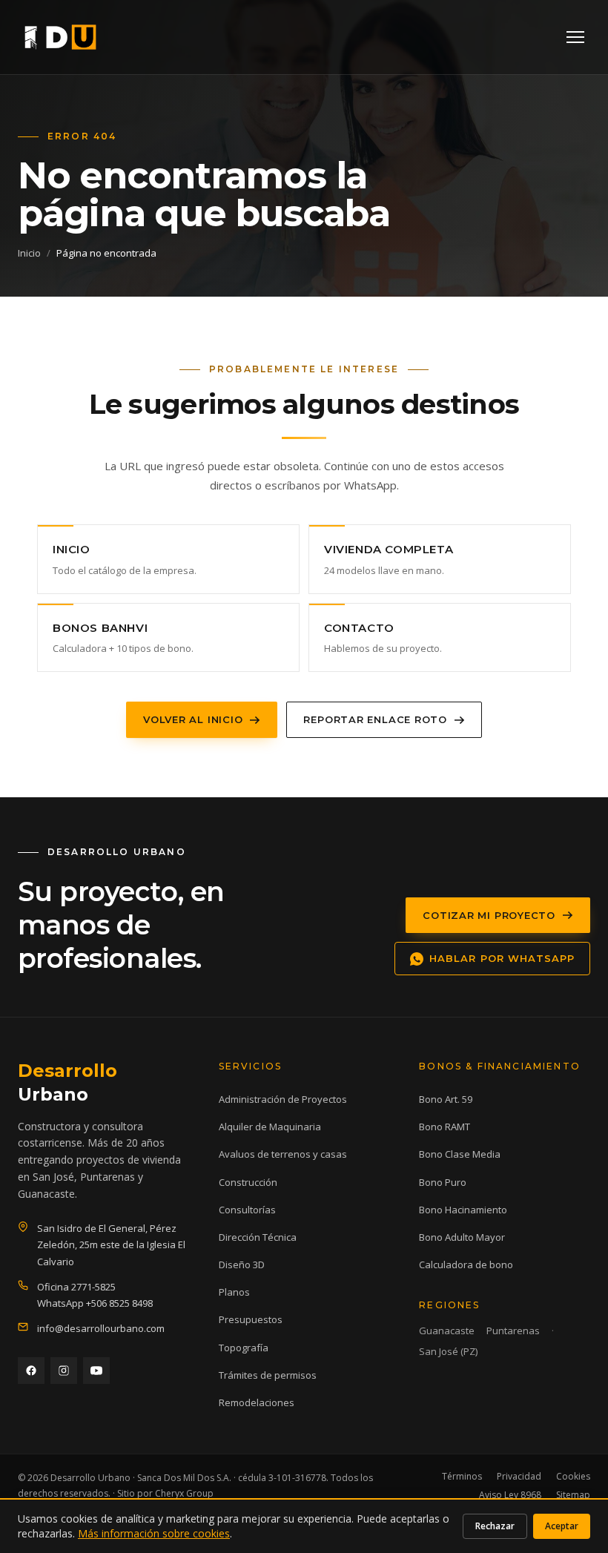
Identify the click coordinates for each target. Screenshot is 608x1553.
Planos (234, 1292)
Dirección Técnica (258, 1237)
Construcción (248, 1182)
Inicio (29, 253)
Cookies (573, 1476)
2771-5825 (93, 1286)
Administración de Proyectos (283, 1099)
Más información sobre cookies (154, 1533)
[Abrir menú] (575, 37)
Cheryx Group (184, 1493)
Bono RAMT (444, 1126)
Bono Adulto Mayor (462, 1237)
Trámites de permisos (268, 1375)
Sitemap (573, 1494)
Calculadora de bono (466, 1264)
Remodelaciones (256, 1402)
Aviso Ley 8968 (510, 1494)
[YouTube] (96, 1370)
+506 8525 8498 (119, 1303)
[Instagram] (63, 1370)
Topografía (243, 1347)
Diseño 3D (242, 1264)
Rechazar (495, 1526)
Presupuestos (250, 1319)
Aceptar (561, 1526)
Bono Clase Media (459, 1154)
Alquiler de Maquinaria (270, 1126)
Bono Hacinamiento (463, 1209)
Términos (462, 1476)
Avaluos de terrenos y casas (283, 1154)
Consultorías (247, 1209)
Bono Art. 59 (445, 1099)
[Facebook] (31, 1370)
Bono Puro (442, 1182)
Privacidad (519, 1476)
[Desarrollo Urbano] (60, 37)
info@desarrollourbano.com (101, 1328)
